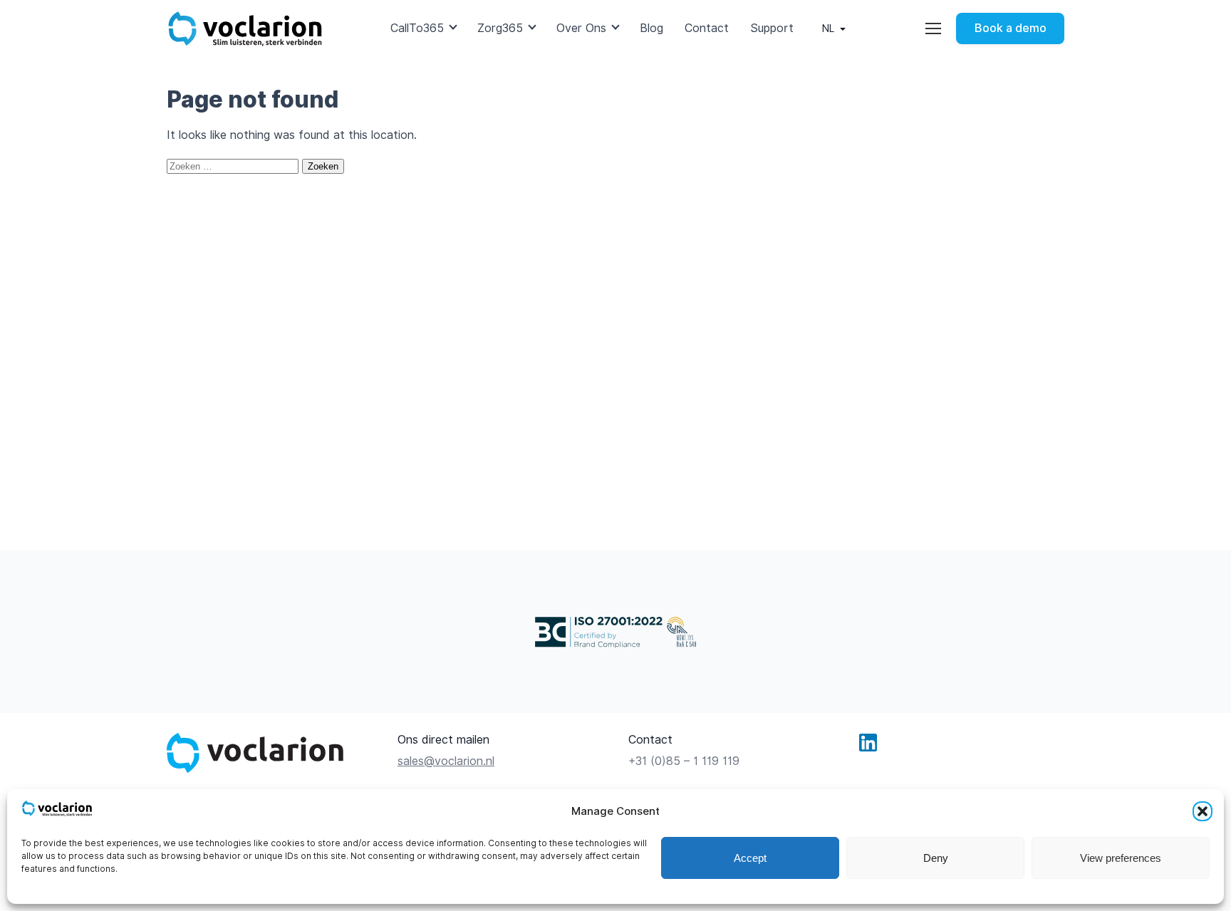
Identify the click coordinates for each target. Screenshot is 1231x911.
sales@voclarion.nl (446, 761)
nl (828, 28)
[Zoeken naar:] (234, 165)
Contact (707, 28)
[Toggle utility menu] (933, 28)
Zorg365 (500, 28)
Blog (651, 28)
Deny (935, 858)
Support (772, 28)
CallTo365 (417, 28)
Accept (750, 858)
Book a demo (1010, 28)
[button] (1202, 811)
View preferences (1120, 858)
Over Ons (581, 28)
